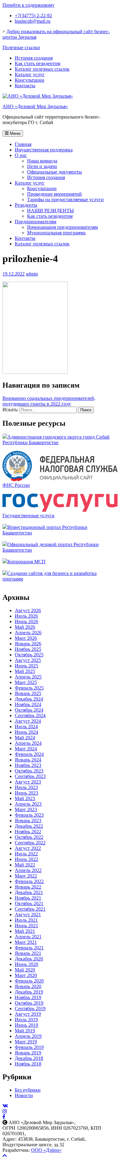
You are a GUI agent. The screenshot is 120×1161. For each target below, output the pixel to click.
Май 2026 (25, 627)
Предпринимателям (35, 221)
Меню (15, 133)
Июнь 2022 (26, 859)
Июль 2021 (26, 920)
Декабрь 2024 (29, 699)
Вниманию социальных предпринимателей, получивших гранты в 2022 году (48, 401)
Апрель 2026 (28, 632)
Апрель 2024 (28, 743)
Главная (23, 144)
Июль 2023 (26, 787)
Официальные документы (54, 171)
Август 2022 (28, 848)
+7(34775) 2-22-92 (33, 15)
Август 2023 (28, 781)
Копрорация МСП (26, 561)
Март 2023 (26, 809)
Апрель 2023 (28, 804)
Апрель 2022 (28, 870)
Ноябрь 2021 (28, 898)
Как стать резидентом (37, 63)
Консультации (29, 80)
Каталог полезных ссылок (42, 69)
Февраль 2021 (29, 947)
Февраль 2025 (29, 687)
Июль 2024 (26, 726)
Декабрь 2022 (29, 826)
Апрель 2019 (28, 1036)
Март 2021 (26, 942)
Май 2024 (25, 737)
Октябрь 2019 (29, 1003)
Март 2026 (26, 638)
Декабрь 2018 (29, 1058)
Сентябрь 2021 (30, 909)
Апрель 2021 (28, 936)
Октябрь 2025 (29, 654)
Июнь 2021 (26, 925)
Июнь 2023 (26, 793)
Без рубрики (28, 1090)
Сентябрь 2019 (30, 1008)
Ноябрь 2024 (28, 704)
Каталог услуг (30, 74)
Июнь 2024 (26, 732)
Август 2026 (28, 610)
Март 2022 (26, 875)
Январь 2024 (28, 759)
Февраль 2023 (29, 815)
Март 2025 (26, 682)
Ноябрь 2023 (28, 765)
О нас (21, 155)
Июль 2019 (26, 1019)
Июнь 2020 (26, 964)
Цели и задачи (42, 166)
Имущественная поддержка (44, 149)
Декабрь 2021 (29, 892)
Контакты (25, 85)
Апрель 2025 (28, 676)
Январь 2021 (28, 953)
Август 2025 (28, 660)
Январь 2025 (28, 693)
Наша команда (42, 160)
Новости (24, 1095)
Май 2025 (25, 671)
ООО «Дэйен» (46, 1150)
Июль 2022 (26, 853)
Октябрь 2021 (29, 903)
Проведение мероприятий (54, 194)
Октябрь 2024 (29, 710)
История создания (34, 58)
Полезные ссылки (21, 47)
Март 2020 (26, 975)
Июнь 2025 (26, 665)
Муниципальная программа (56, 232)
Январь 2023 (28, 820)
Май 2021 (25, 931)
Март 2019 (26, 1041)
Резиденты (26, 205)
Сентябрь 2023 (30, 776)
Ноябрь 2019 (28, 997)
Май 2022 (25, 864)
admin (32, 273)
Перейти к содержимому (28, 5)
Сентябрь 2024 (30, 715)
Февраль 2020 (29, 980)
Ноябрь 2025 (28, 649)
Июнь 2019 (26, 1025)
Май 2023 (25, 798)
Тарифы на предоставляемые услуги (65, 199)
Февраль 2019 (29, 1047)
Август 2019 (28, 1014)
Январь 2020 (28, 986)
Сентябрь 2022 (30, 842)
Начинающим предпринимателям (62, 227)
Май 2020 (25, 969)
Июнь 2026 (26, 621)
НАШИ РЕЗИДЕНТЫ (50, 210)
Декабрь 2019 (29, 992)
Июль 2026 (26, 616)
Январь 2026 (28, 643)
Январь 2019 (28, 1052)
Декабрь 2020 (29, 958)
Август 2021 (28, 914)
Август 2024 (28, 721)
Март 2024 (26, 748)
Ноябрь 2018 (28, 1063)
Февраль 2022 (29, 881)
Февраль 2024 (29, 754)
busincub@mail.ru (32, 21)
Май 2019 (25, 1030)
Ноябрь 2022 (28, 831)
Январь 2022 (28, 886)
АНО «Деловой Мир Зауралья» (35, 106)
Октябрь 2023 (29, 770)
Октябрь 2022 (29, 837)
